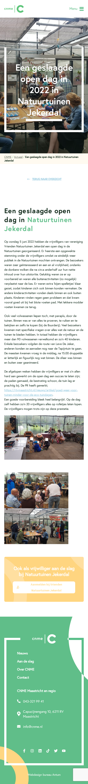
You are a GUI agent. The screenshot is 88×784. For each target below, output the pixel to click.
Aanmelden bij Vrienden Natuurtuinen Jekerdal (46, 587)
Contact (23, 677)
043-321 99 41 (33, 701)
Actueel (18, 156)
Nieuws (22, 653)
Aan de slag (25, 661)
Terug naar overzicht (47, 179)
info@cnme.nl (33, 726)
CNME (8, 156)
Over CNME (25, 669)
